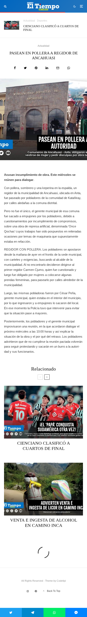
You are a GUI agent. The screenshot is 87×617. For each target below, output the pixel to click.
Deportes (42, 20)
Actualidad (29, 20)
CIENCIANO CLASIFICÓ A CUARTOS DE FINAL (51, 28)
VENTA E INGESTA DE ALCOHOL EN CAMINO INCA (43, 523)
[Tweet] (25, 67)
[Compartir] (15, 67)
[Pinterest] (36, 591)
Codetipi (61, 580)
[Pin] (36, 67)
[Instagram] (28, 591)
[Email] (57, 67)
